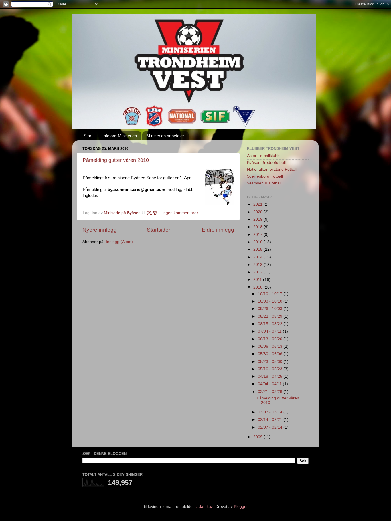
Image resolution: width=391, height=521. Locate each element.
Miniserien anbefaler (165, 135)
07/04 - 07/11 (270, 331)
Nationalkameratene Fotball (272, 169)
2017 (258, 234)
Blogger (241, 506)
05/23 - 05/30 (270, 361)
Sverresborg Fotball (265, 176)
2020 (258, 212)
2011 (258, 279)
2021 (258, 204)
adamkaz (204, 506)
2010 (258, 287)
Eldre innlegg (218, 230)
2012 (258, 272)
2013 (258, 265)
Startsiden (159, 230)
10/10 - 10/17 (270, 294)
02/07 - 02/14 (270, 427)
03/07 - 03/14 (270, 412)
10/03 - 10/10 (270, 301)
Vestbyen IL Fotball (264, 183)
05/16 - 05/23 (270, 369)
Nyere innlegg (99, 230)
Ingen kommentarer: (181, 213)
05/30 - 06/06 (270, 354)
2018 (258, 227)
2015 (258, 249)
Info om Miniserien (119, 135)
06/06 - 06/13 (270, 346)
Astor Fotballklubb (263, 156)
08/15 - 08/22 (270, 324)
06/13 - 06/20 (270, 339)
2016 (258, 242)
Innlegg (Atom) (119, 242)
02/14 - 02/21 (270, 419)
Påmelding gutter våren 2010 (116, 160)
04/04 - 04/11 (270, 384)
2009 (258, 437)
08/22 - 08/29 (270, 316)
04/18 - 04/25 (270, 376)
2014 (258, 257)
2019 (258, 219)
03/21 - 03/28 (270, 391)
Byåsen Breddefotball (266, 162)
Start (88, 135)
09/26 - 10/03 (270, 309)
